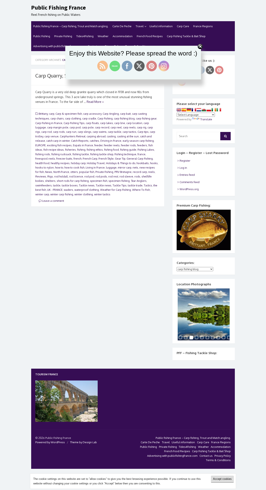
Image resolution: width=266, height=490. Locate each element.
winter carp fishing (61, 194)
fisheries (70, 149)
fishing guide (128, 149)
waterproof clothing (86, 189)
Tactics (148, 185)
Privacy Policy (222, 455)
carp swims (100, 131)
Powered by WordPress (50, 442)
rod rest (113, 176)
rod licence (76, 176)
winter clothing (83, 194)
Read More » (95, 101)
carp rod (46, 131)
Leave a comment (53, 200)
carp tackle (114, 131)
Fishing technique (125, 154)
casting (111, 136)
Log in (183, 167)
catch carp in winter (58, 140)
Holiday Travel (96, 163)
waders (68, 189)
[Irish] (214, 109)
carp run (71, 131)
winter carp (42, 194)
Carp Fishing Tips (74, 123)
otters (74, 172)
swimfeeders (43, 185)
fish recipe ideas (53, 149)
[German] (189, 109)
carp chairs (57, 118)
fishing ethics (95, 149)
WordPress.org (189, 189)
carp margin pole (57, 127)
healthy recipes (60, 163)
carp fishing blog (124, 118)
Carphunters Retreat (72, 136)
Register (185, 160)
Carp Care (183, 26)
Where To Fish (141, 189)
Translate (206, 119)
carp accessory (92, 113)
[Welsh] (204, 109)
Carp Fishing (105, 118)
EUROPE (40, 145)
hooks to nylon (44, 167)
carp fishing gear (146, 118)
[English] (179, 109)
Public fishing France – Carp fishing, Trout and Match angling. (70, 26)
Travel (140, 26)
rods (137, 176)
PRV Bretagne (123, 172)
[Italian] (219, 109)
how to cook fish (74, 167)
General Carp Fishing (140, 158)
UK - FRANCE (55, 189)
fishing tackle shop (101, 154)
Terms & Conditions (218, 460)
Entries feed (187, 174)
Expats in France (83, 145)
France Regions (203, 26)
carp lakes (106, 123)
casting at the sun (128, 136)
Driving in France (110, 140)
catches (94, 140)
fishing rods (42, 154)
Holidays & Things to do (120, 163)
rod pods (101, 176)
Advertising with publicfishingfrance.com (172, 455)
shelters (50, 180)
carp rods (59, 131)
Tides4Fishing (85, 36)
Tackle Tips (120, 185)
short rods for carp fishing (73, 180)
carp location (134, 123)
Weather (103, 36)
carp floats (92, 123)
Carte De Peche (122, 26)
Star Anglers (139, 180)
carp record (102, 127)
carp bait (125, 113)
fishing (81, 149)
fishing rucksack (61, 154)
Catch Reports (80, 140)
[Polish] (209, 109)
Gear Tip (120, 158)
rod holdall (61, 176)
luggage (111, 167)
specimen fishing (119, 180)
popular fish (86, 172)
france (141, 154)
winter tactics (102, 194)
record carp (140, 172)
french (77, 158)
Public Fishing (41, 36)
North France (61, 172)
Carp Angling (111, 113)
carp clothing (73, 118)
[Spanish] (184, 109)
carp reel (116, 127)
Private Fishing (63, 36)
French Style (106, 158)
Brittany (43, 113)
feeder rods (128, 145)
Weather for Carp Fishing (115, 189)
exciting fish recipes (59, 145)
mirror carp (124, 167)
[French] (194, 109)
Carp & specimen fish (68, 113)
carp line (119, 123)
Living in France (95, 167)
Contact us (206, 455)
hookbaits (143, 163)
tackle (56, 185)
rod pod (89, 176)
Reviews (40, 176)
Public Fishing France (58, 7)
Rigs (50, 176)
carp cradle (89, 118)
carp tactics (129, 131)
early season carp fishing (138, 140)
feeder (98, 145)
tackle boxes (70, 185)
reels (151, 172)
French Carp (90, 158)
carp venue (51, 136)
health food (42, 163)
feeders (142, 145)
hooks (154, 163)
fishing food (111, 149)
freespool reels (45, 158)
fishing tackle (81, 154)
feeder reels (112, 145)
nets (135, 167)
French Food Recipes (150, 36)
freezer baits (64, 158)
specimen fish (98, 180)
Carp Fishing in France (48, 123)
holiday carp (78, 163)
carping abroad (96, 136)
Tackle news (87, 185)
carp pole (88, 127)
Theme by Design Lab (83, 442)
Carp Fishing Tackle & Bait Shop (186, 36)
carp (51, 113)
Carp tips (143, 131)
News (48, 172)
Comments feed (190, 182)
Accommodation (123, 36)
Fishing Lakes (146, 149)
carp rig (141, 127)
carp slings (84, 131)
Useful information (161, 26)
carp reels (129, 127)
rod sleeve (126, 176)
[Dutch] (199, 109)
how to (59, 167)
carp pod (75, 127)
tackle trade (135, 185)
